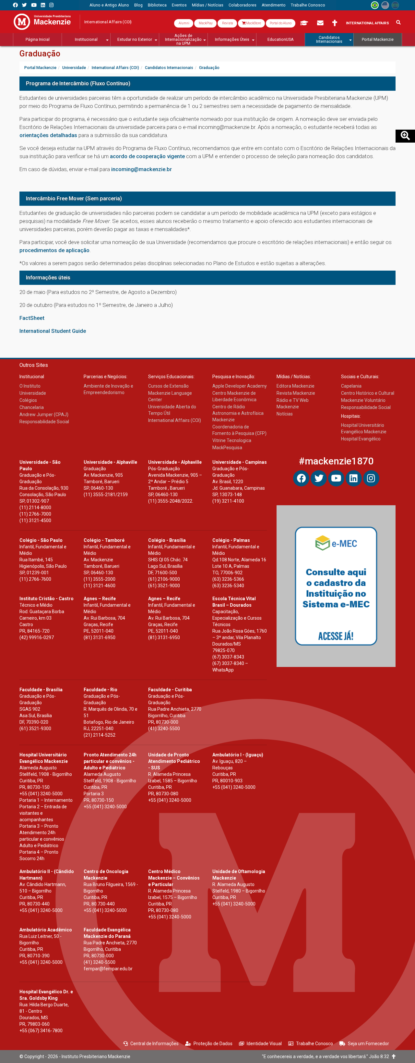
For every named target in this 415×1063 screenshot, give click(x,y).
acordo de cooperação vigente (147, 156)
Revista (227, 23)
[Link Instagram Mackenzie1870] (51, 5)
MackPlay (205, 23)
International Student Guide (52, 331)
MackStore (253, 23)
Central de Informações (154, 1043)
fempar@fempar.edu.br (108, 968)
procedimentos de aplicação (54, 250)
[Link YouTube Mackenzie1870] (34, 5)
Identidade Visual (264, 1043)
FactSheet (31, 318)
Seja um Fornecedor (368, 1043)
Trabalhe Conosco (314, 1043)
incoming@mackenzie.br (141, 169)
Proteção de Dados (213, 1043)
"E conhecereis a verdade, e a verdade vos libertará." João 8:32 (327, 1056)
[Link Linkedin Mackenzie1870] (43, 5)
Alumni (183, 23)
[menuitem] (109, 5)
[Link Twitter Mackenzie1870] (24, 5)
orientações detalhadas (48, 135)
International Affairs (367, 23)
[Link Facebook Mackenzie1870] (15, 5)
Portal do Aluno (280, 23)
